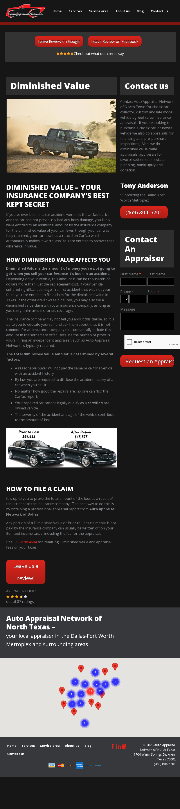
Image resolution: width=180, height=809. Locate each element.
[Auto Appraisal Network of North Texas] (25, 11)
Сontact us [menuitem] (159, 11)
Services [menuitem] (75, 11)
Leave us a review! (25, 572)
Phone (125, 291)
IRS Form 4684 (25, 542)
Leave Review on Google (59, 41)
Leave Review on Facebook (115, 41)
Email (152, 291)
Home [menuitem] (57, 11)
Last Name (156, 274)
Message (127, 309)
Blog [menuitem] (140, 11)
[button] (8, 596)
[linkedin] (118, 746)
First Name (129, 274)
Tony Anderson (144, 185)
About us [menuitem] (122, 11)
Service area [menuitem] (98, 11)
